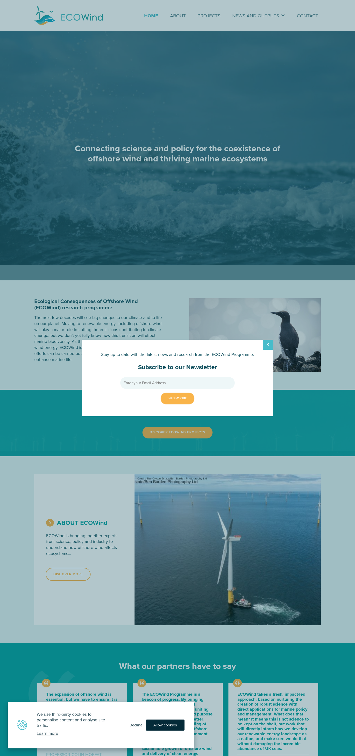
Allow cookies (165, 725)
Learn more (47, 733)
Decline (135, 725)
